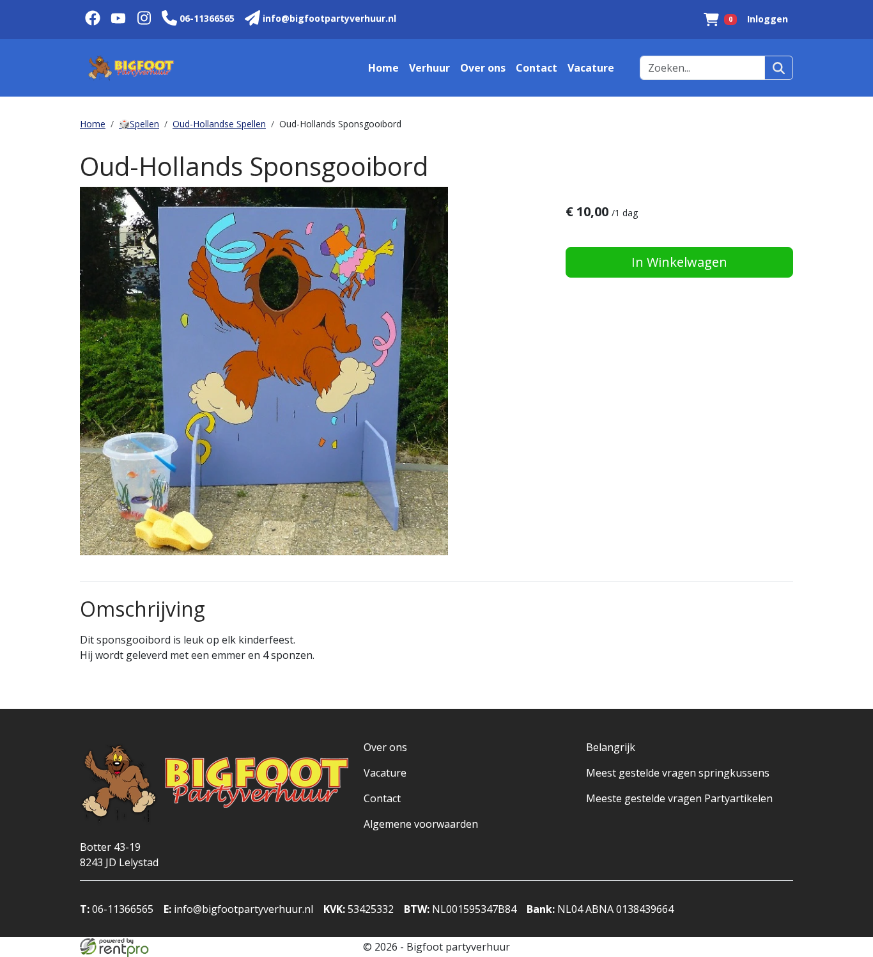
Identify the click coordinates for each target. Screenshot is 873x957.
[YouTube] (118, 19)
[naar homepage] (131, 67)
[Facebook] (92, 19)
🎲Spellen (139, 124)
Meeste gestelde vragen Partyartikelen (679, 798)
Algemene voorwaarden (421, 824)
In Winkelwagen (679, 262)
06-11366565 (116, 909)
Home (383, 68)
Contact (536, 68)
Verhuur (429, 68)
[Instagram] (144, 19)
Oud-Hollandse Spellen (219, 124)
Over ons (483, 68)
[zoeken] (778, 68)
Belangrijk (610, 747)
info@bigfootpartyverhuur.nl (238, 909)
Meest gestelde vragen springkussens (677, 773)
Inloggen (767, 19)
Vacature (591, 68)
